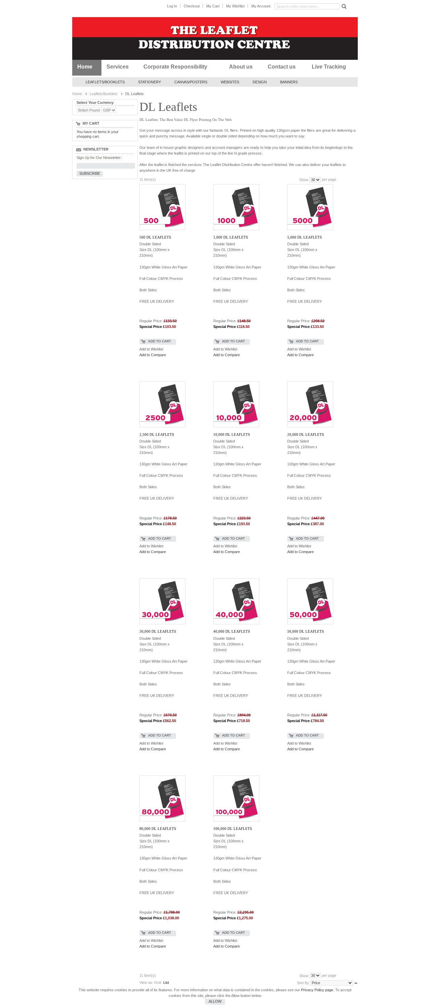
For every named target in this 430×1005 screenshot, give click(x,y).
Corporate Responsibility (175, 67)
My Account (260, 6)
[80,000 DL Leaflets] (162, 799)
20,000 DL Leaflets (305, 434)
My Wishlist (235, 6)
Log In (172, 6)
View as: (146, 982)
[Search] (343, 6)
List (166, 982)
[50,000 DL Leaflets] (310, 601)
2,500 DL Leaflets (156, 434)
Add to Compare (152, 355)
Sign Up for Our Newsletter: (99, 158)
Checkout (192, 6)
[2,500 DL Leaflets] (162, 404)
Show (303, 180)
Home (84, 67)
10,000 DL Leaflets (231, 434)
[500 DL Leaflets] (162, 207)
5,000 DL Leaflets (304, 237)
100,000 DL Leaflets (232, 829)
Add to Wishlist (151, 349)
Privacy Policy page (317, 990)
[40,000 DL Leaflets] (236, 601)
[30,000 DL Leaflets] (162, 601)
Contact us (282, 67)
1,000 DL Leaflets (230, 237)
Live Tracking (329, 67)
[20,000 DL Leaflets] (310, 404)
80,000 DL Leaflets (157, 829)
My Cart (212, 6)
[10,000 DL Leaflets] (236, 404)
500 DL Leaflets (155, 237)
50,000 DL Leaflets (305, 631)
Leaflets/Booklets (104, 94)
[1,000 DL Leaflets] (236, 207)
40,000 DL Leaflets (231, 631)
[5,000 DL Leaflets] (310, 207)
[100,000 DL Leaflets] (236, 799)
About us (241, 67)
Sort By (303, 983)
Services (117, 67)
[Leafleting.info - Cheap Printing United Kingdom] (215, 38)
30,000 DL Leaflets (157, 631)
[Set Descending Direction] (356, 982)
